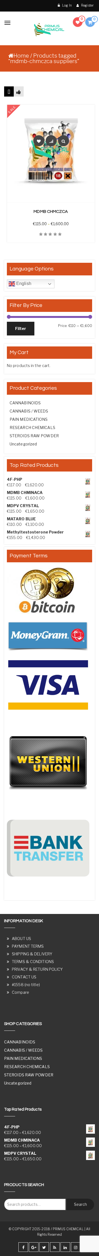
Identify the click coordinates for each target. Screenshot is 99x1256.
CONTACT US (24, 977)
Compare (20, 992)
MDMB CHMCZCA (51, 211)
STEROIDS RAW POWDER (34, 435)
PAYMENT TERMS (28, 946)
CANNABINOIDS (25, 402)
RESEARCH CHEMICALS (32, 427)
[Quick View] (63, 140)
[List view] (18, 91)
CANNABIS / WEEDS (29, 411)
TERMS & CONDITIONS (33, 961)
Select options (53, 199)
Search (80, 1204)
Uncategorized (23, 444)
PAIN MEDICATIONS (29, 419)
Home (21, 55)
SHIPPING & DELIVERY (32, 954)
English (23, 283)
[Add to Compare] (51, 140)
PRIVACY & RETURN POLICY (37, 969)
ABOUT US (21, 938)
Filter (20, 328)
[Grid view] (9, 91)
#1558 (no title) (26, 984)
